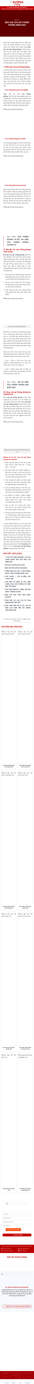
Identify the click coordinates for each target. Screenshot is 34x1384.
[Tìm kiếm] (32, 3)
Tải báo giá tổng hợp (24, 1248)
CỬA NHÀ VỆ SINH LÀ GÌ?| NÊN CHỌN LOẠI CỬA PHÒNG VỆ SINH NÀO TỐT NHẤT (18, 584)
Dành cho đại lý (23, 1250)
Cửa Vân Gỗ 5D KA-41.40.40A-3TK (25, 1189)
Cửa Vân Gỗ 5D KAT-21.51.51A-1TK (25, 1048)
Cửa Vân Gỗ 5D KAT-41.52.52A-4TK (9, 766)
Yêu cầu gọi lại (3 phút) (7, 1250)
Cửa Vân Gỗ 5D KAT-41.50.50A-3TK (9, 907)
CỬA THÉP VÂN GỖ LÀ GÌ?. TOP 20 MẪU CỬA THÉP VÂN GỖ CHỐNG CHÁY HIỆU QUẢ (18, 607)
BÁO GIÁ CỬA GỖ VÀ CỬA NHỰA (16, 568)
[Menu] (2, 3)
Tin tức (17, 20)
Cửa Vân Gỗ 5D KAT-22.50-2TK (9, 1048)
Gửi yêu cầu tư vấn (6, 1248)
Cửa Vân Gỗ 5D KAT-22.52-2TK (25, 907)
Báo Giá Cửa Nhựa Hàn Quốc (15, 565)
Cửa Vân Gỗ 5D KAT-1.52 (9, 1189)
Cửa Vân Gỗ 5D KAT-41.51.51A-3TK (25, 766)
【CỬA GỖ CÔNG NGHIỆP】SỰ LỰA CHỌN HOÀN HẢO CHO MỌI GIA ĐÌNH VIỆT (18, 559)
